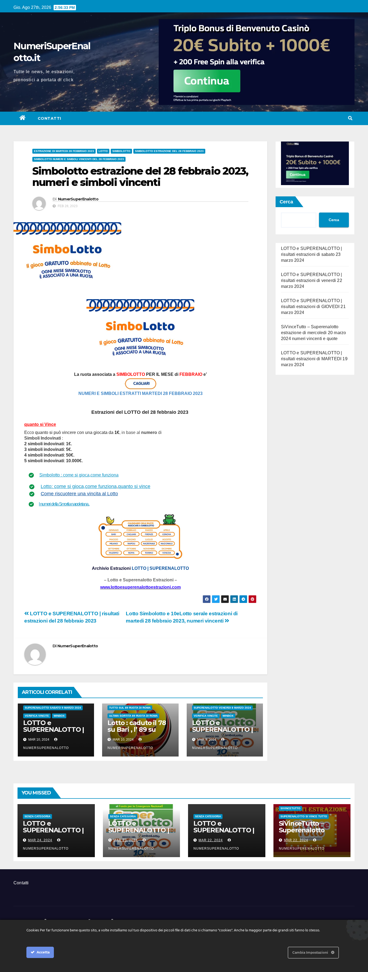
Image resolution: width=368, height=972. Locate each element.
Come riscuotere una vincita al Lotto (79, 493)
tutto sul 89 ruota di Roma (130, 707)
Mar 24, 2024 (40, 840)
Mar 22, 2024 (211, 840)
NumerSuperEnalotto (78, 199)
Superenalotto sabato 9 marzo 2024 (53, 707)
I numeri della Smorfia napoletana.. (64, 504)
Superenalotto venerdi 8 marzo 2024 (222, 707)
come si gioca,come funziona (91, 475)
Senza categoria (37, 816)
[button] (350, 118)
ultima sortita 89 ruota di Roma (133, 715)
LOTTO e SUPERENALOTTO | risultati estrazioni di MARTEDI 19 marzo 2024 (314, 359)
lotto (103, 151)
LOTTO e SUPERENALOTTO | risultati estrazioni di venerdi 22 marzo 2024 (311, 280)
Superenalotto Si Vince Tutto (303, 816)
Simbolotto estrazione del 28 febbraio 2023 (169, 151)
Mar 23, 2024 (125, 840)
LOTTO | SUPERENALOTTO (160, 568)
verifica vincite (37, 715)
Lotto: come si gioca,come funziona (79, 486)
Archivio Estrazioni (111, 568)
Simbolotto (121, 151)
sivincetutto (290, 808)
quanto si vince (134, 486)
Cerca (286, 201)
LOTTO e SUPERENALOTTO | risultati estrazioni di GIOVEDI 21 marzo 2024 (313, 306)
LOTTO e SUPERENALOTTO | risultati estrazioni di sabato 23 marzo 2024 (311, 254)
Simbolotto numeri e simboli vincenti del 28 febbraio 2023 (79, 159)
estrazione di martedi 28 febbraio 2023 (64, 151)
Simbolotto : (51, 475)
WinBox (59, 715)
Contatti (49, 118)
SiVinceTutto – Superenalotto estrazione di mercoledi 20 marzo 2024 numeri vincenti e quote (313, 332)
